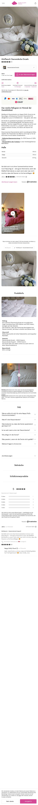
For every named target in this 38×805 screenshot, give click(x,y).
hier (20, 795)
